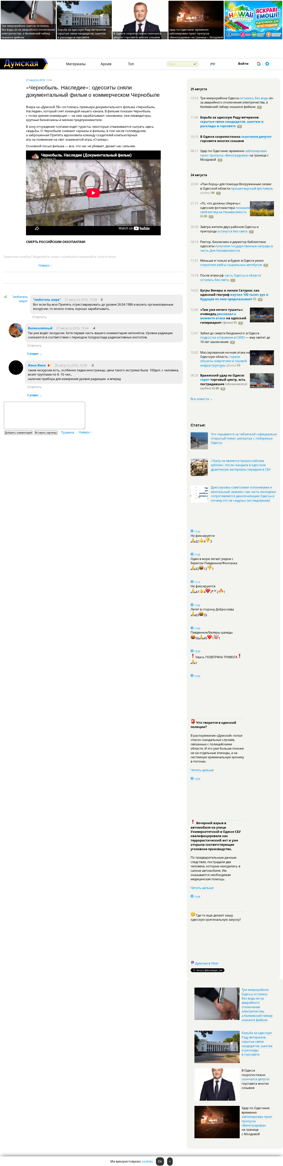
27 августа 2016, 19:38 (81, 300)
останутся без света (232, 231)
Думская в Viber (207, 963)
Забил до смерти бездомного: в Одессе (229, 333)
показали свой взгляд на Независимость (225, 210)
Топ (131, 64)
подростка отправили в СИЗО (222, 337)
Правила (67, 432)
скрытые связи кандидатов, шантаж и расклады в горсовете (232, 123)
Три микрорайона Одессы (220, 98)
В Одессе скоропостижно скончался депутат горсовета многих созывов (137, 35)
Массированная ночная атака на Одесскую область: (225, 354)
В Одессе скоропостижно (220, 137)
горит (205, 379)
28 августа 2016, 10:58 (71, 365)
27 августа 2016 (35, 80)
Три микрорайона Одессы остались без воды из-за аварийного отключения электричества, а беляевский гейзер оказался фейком (28, 31)
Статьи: (198, 425)
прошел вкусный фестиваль (252, 188)
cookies (147, 1161)
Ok (160, 1161)
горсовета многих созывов (222, 141)
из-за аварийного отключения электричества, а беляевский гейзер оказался (237, 102)
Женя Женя (37, 365)
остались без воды (254, 98)
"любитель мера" (47, 300)
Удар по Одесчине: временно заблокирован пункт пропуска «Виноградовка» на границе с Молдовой (196, 33)
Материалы (76, 64)
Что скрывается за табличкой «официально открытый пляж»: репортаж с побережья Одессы (244, 438)
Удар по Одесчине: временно (222, 151)
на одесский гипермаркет (223, 320)
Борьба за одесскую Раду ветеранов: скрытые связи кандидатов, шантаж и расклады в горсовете (82, 33)
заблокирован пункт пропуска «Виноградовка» (233, 153)
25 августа (199, 89)
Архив (106, 64)
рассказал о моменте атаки (218, 316)
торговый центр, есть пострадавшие (223, 383)
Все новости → (202, 399)
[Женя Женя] (16, 374)
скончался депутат (256, 137)
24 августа (199, 175)
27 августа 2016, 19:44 (72, 328)
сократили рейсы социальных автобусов (231, 265)
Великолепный (40, 328)
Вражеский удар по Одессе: (222, 375)
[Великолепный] (16, 336)
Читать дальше (202, 770)
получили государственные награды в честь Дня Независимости (236, 248)
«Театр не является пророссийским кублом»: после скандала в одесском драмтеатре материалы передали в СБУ (241, 465)
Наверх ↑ (45, 265)
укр (212, 63)
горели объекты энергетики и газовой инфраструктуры (223, 361)
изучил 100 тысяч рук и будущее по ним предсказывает (234, 297)
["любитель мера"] (16, 301)
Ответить (39, 317)
